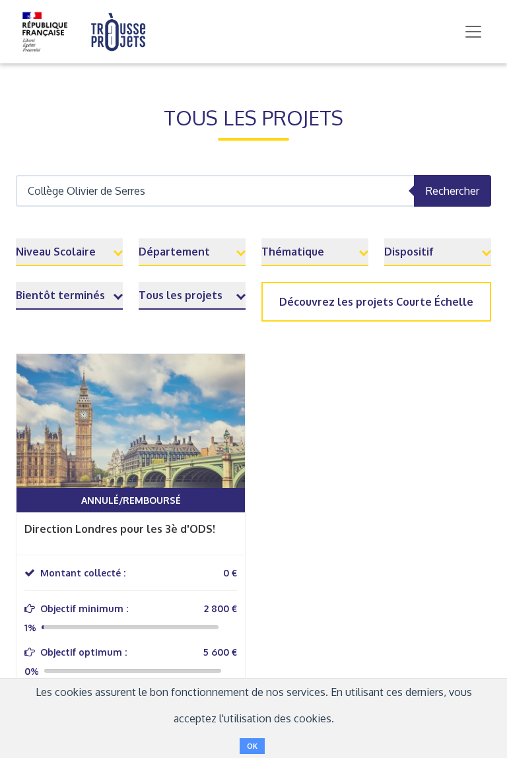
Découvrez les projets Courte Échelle (376, 301)
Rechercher (452, 190)
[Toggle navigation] (473, 31)
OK (252, 746)
